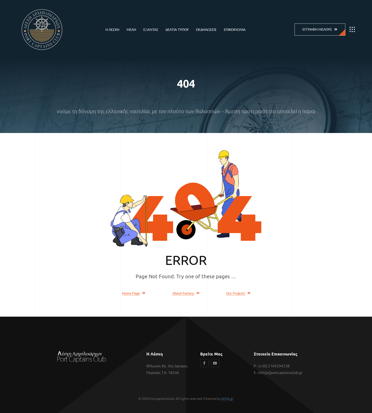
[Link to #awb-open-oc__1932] (352, 29)
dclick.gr (227, 398)
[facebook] (204, 363)
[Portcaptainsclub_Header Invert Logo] (42, 6)
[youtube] (215, 363)
